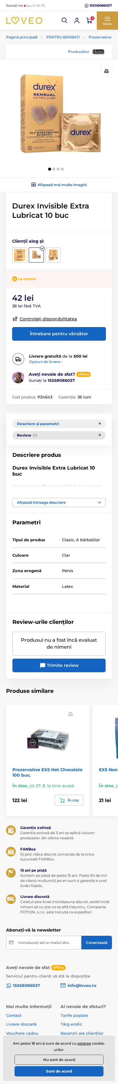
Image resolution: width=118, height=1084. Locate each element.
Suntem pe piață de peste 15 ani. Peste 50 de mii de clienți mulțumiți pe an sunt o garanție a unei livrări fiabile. (63, 880)
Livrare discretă (21, 1024)
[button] (65, 20)
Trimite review (62, 665)
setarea (84, 1043)
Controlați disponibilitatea (48, 319)
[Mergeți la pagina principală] (24, 20)
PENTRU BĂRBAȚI (63, 37)
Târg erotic (71, 1024)
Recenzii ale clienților (82, 1033)
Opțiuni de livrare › (45, 361)
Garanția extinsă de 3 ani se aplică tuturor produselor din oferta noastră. (57, 835)
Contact (13, 1015)
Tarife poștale (74, 1015)
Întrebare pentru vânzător (59, 333)
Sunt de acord (59, 1071)
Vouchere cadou (22, 1033)
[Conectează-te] (77, 20)
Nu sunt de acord (59, 1059)
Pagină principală (22, 37)
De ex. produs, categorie (44, 49)
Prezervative (100, 37)
